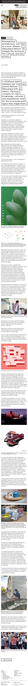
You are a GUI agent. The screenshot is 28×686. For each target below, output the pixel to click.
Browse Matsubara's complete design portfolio (12, 182)
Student (9, 38)
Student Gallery (18, 673)
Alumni (15, 674)
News (3, 38)
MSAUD (4, 674)
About (2, 670)
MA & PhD (4, 675)
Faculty (15, 672)
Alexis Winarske (7, 77)
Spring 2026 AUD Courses (8, 678)
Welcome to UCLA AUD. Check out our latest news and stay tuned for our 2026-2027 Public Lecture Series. (15, 1)
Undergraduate (6, 676)
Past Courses (5, 678)
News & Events (17, 675)
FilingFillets (15, 377)
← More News (6, 660)
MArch (4, 673)
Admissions (16, 670)
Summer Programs (6, 677)
